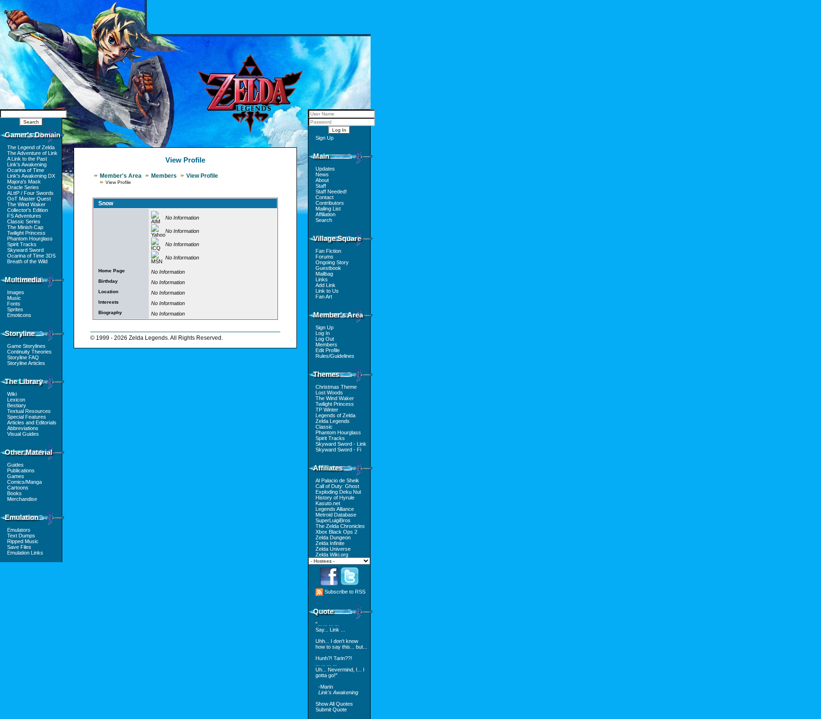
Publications (21, 470)
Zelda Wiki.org (331, 554)
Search (323, 220)
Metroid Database (335, 515)
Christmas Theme (336, 387)
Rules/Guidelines (334, 356)
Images (15, 292)
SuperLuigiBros (333, 520)
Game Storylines (26, 346)
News (322, 174)
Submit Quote (331, 709)
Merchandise (22, 499)
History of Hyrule (334, 497)
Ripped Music (22, 541)
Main (321, 156)
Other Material (28, 452)
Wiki (12, 394)
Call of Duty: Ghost (337, 486)
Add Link (325, 285)
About (322, 180)
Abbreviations (22, 428)
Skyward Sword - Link (340, 444)
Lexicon (16, 400)
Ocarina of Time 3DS (31, 256)
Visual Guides (23, 434)
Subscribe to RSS (344, 591)
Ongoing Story (332, 262)
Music (14, 298)
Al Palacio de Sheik (337, 480)
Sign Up (324, 138)
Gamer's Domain (32, 135)
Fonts (13, 304)
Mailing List (328, 208)
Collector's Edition (27, 210)
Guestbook (328, 268)
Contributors (329, 203)
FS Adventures (24, 216)
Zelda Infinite (329, 543)
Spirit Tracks (22, 244)
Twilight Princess (26, 233)
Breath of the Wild (27, 261)
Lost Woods (329, 392)
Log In (322, 333)
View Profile (202, 176)
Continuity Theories (29, 352)
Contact (324, 197)
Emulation (21, 517)
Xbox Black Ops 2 (336, 532)
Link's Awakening (27, 164)
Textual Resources (29, 411)
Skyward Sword (25, 250)
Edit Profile (327, 350)
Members (164, 176)
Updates (325, 169)
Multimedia (23, 280)
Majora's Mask (24, 181)
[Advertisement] (259, 16)
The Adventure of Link (32, 153)
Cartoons (18, 487)
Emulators (18, 530)
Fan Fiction (328, 251)
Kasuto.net (327, 503)
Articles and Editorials (32, 422)
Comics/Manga (24, 482)
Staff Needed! (331, 191)
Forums (324, 256)
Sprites (15, 309)
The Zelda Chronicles (340, 526)
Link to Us (327, 291)
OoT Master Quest (29, 198)
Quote (323, 611)
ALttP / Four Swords (30, 193)
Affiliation (325, 214)
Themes (326, 374)
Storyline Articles (26, 363)
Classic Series (23, 221)
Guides (15, 465)
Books (14, 493)
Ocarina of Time (25, 170)
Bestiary (16, 405)
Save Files (19, 547)
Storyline (20, 333)
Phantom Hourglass (30, 238)
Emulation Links (25, 553)
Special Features (26, 417)
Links (321, 279)
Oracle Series (23, 187)
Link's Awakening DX (31, 176)
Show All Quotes (334, 704)
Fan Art (323, 296)
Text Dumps (21, 535)
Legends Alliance (334, 509)
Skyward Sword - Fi (338, 449)
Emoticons (19, 315)
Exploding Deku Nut (338, 492)
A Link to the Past (27, 159)
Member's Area (121, 176)
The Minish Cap (25, 227)
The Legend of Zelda (31, 147)
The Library (24, 381)
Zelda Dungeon (333, 537)
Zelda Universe (333, 549)
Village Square (337, 238)
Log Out (324, 339)
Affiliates (328, 468)
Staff (320, 186)
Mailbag (324, 274)
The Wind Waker (26, 204)
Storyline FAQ (23, 357)
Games (15, 476)
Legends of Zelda (335, 415)
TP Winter (326, 409)
